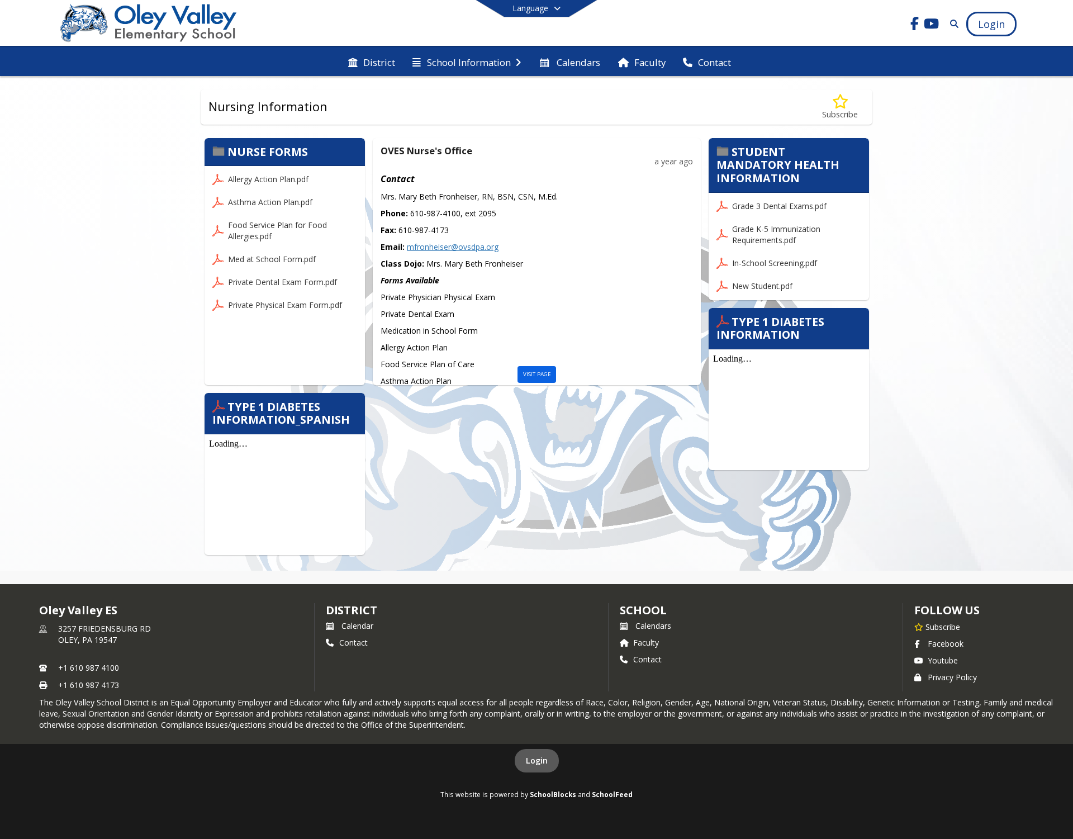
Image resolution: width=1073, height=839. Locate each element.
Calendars (653, 625)
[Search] (952, 23)
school (643, 610)
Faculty (646, 642)
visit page (537, 374)
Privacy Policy (952, 677)
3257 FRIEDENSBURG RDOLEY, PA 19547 (104, 634)
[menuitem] (372, 61)
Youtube (943, 660)
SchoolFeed (612, 794)
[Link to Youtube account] (931, 25)
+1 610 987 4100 (88, 667)
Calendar (357, 625)
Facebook (945, 643)
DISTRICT (351, 610)
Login (537, 760)
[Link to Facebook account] (914, 25)
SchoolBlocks (553, 794)
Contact (353, 642)
